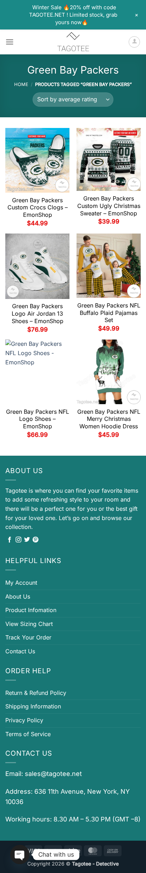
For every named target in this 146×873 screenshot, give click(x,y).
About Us (17, 596)
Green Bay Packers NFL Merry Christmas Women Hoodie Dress (108, 419)
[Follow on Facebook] (9, 540)
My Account (21, 582)
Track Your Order (28, 637)
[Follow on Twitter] (27, 540)
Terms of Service (28, 734)
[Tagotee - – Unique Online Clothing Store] (73, 42)
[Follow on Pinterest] (35, 540)
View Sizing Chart (29, 623)
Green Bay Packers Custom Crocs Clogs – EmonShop (37, 208)
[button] (9, 41)
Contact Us (20, 651)
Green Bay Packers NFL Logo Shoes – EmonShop (37, 419)
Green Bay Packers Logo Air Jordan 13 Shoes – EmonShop (37, 313)
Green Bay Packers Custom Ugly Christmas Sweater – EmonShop (108, 206)
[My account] (134, 42)
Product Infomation (30, 610)
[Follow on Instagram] (18, 540)
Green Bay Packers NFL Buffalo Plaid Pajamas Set (108, 313)
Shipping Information (33, 706)
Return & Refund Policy (35, 692)
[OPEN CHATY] (19, 854)
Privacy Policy (24, 720)
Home (21, 84)
